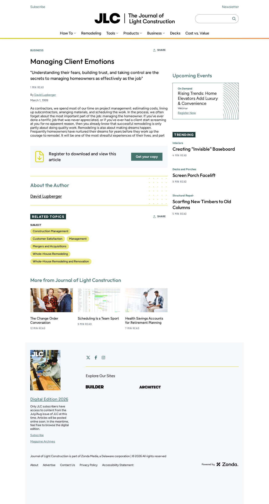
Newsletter (230, 7)
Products (131, 33)
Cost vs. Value (197, 33)
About (34, 465)
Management (78, 239)
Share (161, 50)
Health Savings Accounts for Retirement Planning (144, 320)
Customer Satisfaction (47, 239)
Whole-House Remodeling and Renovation (61, 261)
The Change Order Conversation (44, 320)
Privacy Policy (89, 465)
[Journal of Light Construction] (135, 19)
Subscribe (37, 7)
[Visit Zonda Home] (220, 464)
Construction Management (50, 231)
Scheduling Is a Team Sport (98, 318)
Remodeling (91, 33)
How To (66, 33)
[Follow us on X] (88, 357)
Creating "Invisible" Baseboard (204, 149)
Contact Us (67, 465)
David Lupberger (45, 95)
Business (154, 33)
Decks (175, 33)
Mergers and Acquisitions (49, 246)
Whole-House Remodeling (50, 254)
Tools (110, 33)
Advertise (49, 465)
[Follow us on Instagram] (103, 357)
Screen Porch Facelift (194, 175)
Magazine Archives (42, 441)
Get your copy (147, 157)
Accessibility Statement (117, 465)
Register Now (187, 113)
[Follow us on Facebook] (95, 357)
